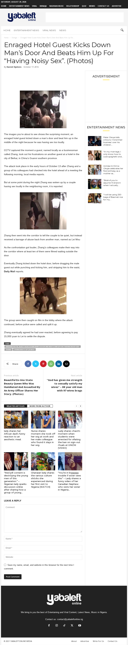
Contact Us (103, 6)
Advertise (116, 6)
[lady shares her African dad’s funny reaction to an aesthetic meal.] (16, 420)
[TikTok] (64, 626)
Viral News (49, 30)
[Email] (66, 363)
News (62, 30)
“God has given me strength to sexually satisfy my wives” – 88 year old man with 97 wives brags (64, 385)
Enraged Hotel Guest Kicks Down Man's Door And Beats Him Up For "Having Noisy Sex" (43, 346)
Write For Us (98, 641)
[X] (35, 363)
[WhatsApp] (51, 363)
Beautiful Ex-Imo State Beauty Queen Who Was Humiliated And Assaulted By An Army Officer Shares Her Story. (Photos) (22, 387)
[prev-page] (76, 406)
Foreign (14, 37)
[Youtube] (79, 626)
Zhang (8, 349)
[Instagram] (56, 626)
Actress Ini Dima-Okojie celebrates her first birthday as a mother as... (113, 170)
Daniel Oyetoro (14, 67)
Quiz (84, 6)
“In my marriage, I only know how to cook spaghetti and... (113, 154)
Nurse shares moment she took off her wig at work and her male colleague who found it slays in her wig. (43, 438)
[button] (122, 30)
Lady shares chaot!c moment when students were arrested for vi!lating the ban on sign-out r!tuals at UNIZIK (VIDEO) (69, 439)
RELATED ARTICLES (15, 406)
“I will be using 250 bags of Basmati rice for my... (113, 197)
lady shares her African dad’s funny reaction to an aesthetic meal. (14, 435)
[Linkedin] (58, 363)
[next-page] (80, 406)
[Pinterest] (43, 363)
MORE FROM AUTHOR (40, 406)
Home (3, 6)
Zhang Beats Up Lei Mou (24, 349)
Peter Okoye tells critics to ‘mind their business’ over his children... (112, 141)
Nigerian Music (56, 6)
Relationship (72, 6)
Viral (34, 6)
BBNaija (43, 6)
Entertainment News (19, 6)
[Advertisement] (85, 17)
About (74, 641)
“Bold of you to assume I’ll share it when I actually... (112, 182)
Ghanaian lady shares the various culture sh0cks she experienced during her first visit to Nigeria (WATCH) (42, 479)
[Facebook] (28, 363)
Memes (92, 6)
